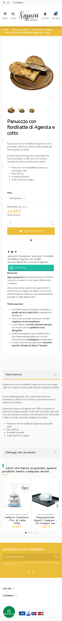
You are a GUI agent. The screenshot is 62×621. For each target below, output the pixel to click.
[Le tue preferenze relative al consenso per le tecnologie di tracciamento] (3, 466)
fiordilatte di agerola (18, 259)
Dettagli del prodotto (21, 452)
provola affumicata (17, 262)
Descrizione (14, 374)
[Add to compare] (31, 240)
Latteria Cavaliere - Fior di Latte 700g (17, 520)
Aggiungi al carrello (33, 230)
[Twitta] (12, 252)
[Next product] (59, 31)
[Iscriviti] (56, 557)
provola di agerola (38, 262)
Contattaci (18, 2)
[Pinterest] (16, 252)
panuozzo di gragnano (19, 256)
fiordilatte (48, 256)
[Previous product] (58, 31)
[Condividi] (8, 252)
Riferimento (13, 206)
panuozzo (37, 256)
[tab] (31, 375)
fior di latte (35, 259)
